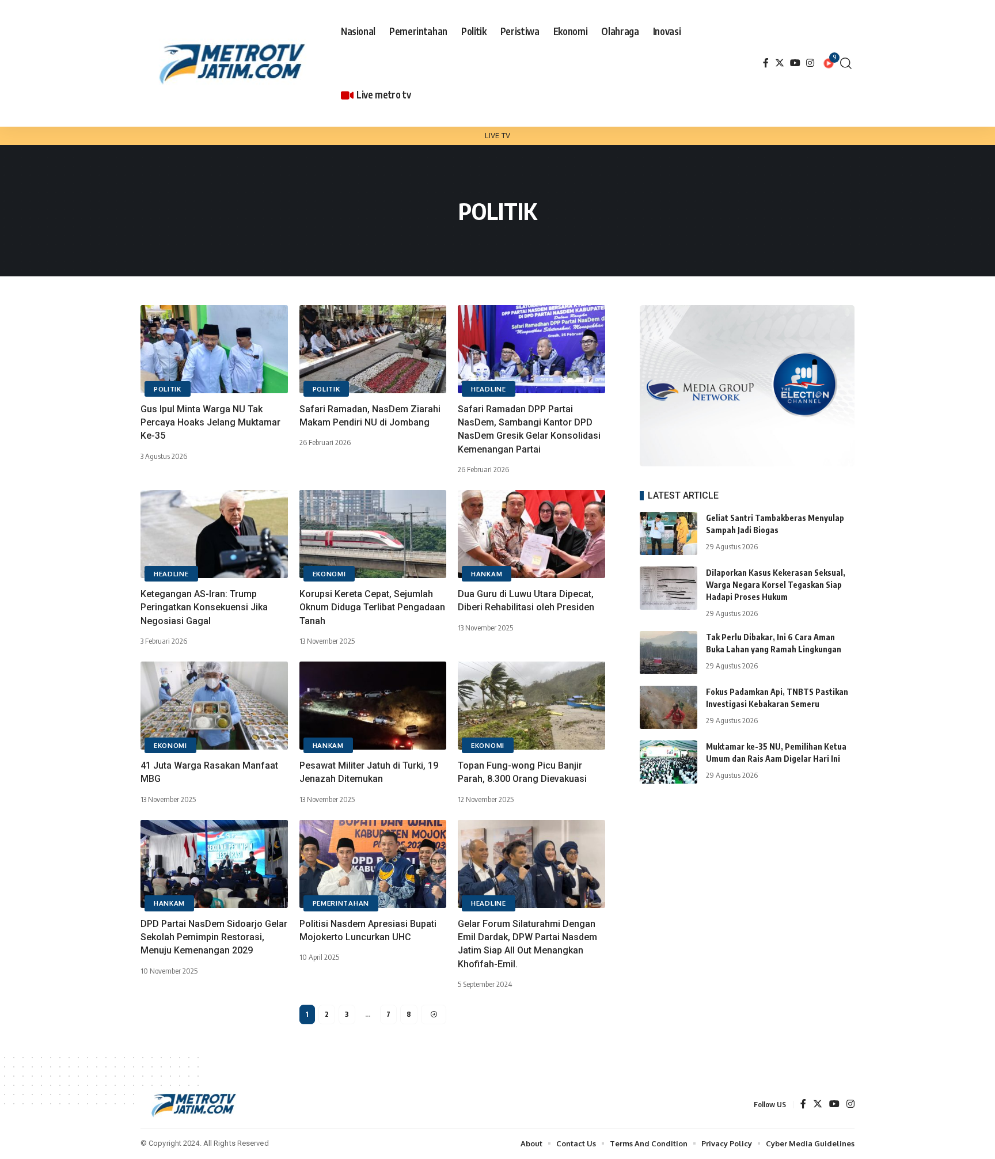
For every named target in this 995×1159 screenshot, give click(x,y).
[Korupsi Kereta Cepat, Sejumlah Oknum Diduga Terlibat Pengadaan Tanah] (373, 534)
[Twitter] (779, 63)
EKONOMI (329, 573)
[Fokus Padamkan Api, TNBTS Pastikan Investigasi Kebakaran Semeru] (668, 707)
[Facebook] (766, 63)
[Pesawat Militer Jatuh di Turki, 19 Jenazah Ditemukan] (373, 706)
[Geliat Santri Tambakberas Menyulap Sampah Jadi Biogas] (668, 533)
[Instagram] (810, 63)
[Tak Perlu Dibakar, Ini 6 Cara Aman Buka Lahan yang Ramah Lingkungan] (668, 652)
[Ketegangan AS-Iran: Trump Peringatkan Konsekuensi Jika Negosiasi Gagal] (214, 534)
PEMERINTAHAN (341, 903)
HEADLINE (488, 389)
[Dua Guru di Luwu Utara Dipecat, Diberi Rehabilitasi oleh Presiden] (531, 534)
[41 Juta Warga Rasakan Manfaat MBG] (214, 706)
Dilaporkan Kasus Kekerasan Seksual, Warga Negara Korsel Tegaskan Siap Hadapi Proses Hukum (775, 585)
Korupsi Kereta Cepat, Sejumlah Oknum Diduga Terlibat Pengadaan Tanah (372, 607)
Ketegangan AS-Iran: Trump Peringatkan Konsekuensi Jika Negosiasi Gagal (204, 607)
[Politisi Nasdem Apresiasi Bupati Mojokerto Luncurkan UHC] (373, 864)
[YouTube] (795, 63)
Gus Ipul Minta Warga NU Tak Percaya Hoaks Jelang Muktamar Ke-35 (210, 422)
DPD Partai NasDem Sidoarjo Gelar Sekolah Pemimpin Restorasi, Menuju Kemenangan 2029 (213, 937)
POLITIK (167, 389)
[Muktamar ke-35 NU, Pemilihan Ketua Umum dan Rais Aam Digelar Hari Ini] (668, 762)
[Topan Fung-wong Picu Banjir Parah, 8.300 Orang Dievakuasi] (531, 706)
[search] (846, 63)
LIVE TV (497, 135)
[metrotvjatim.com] (234, 63)
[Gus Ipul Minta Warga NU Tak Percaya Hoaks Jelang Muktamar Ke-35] (214, 349)
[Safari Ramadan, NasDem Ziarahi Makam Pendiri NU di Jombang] (373, 349)
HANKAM (486, 573)
